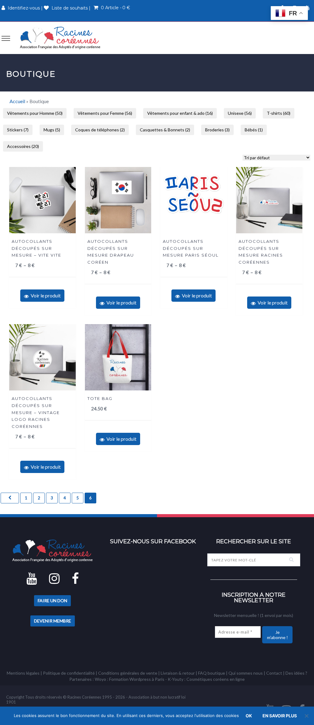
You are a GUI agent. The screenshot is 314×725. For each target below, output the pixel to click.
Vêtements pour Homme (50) (35, 113)
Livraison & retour (178, 673)
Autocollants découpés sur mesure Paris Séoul (191, 248)
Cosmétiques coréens (207, 679)
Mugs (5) (52, 129)
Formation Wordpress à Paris (136, 679)
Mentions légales (23, 673)
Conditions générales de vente (127, 673)
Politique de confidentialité (69, 673)
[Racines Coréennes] (60, 37)
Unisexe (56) (240, 113)
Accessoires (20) (23, 146)
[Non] (306, 716)
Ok (249, 715)
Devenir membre (52, 620)
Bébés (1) (254, 129)
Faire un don (52, 600)
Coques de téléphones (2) (100, 129)
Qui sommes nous (245, 673)
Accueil (17, 101)
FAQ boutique (211, 673)
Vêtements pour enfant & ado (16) (180, 113)
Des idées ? (296, 673)
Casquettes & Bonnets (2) (165, 129)
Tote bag (100, 398)
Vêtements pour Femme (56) (105, 113)
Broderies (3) (217, 129)
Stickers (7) (18, 129)
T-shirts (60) (278, 113)
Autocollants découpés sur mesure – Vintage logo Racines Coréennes (36, 412)
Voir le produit (45, 295)
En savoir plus (279, 715)
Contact (274, 673)
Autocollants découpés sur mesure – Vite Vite (36, 248)
